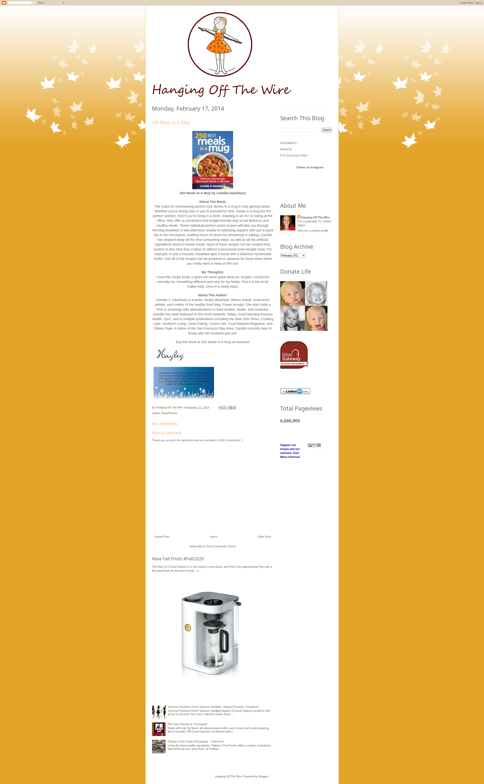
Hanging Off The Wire (315, 217)
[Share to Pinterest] (234, 408)
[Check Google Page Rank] (314, 445)
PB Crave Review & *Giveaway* (188, 724)
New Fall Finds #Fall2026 (178, 558)
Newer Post (162, 536)
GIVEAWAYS (288, 143)
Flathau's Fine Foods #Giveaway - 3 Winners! (196, 741)
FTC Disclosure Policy (294, 155)
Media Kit (286, 149)
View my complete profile (312, 230)
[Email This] (220, 408)
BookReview (169, 413)
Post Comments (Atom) (221, 546)
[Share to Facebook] (231, 408)
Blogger (263, 776)
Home (213, 536)
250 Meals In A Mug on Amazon (225, 342)
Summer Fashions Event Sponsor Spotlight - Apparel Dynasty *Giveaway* (213, 706)
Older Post (264, 536)
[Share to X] (227, 408)
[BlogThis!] (224, 408)
